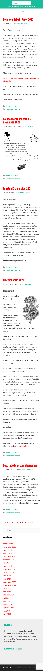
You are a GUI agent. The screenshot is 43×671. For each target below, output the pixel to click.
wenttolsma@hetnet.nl (24, 446)
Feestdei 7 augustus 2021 (17, 189)
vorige (6, 522)
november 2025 (9, 547)
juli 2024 (6, 563)
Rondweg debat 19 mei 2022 (18, 19)
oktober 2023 (8, 572)
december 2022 (9, 582)
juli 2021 (6, 598)
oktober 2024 (8, 559)
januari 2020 (8, 607)
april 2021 (7, 601)
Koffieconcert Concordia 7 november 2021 (17, 120)
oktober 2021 (8, 595)
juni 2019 (7, 614)
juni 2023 (7, 575)
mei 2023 (7, 579)
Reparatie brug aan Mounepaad (20, 466)
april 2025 (7, 553)
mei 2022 (7, 591)
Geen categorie (12, 106)
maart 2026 (8, 543)
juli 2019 (6, 611)
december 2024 (9, 556)
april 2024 (7, 566)
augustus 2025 (9, 550)
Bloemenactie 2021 (13, 280)
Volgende (30, 522)
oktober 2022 (8, 588)
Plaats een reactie (13, 109)
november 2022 (9, 585)
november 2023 (9, 569)
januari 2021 (8, 604)
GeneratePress (34, 668)
